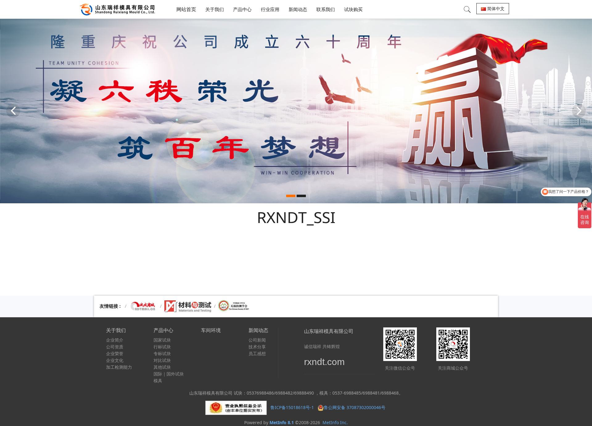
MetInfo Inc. (335, 422)
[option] (296, 110)
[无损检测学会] (234, 306)
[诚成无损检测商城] (143, 306)
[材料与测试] (187, 306)
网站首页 (186, 9)
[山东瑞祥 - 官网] (119, 9)
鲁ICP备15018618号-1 (292, 407)
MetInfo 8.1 (281, 422)
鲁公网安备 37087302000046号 (355, 407)
